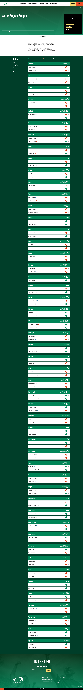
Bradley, (29, 406)
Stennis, (29, 338)
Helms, (29, 441)
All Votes (16, 64)
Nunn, (29, 172)
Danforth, (29, 347)
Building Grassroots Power (32, 3)
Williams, (29, 409)
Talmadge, (30, 176)
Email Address (34, 669)
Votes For (16, 65)
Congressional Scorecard (43, 3)
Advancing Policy (23, 3)
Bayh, (29, 220)
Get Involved (73, 3)
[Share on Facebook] (80, 7)
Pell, (28, 516)
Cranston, (29, 113)
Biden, (29, 149)
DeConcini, (30, 89)
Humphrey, (30, 397)
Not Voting (16, 68)
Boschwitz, (30, 323)
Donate (79, 3)
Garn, (29, 572)
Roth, (29, 152)
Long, (29, 270)
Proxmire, (29, 634)
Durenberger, (30, 326)
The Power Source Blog (61, 677)
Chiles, (29, 160)
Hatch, (29, 575)
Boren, (29, 480)
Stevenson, (30, 211)
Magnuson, (30, 610)
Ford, (29, 255)
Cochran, (29, 335)
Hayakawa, (30, 116)
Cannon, (29, 382)
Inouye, (29, 184)
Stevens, (29, 81)
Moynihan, (30, 433)
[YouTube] (43, 688)
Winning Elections (53, 3)
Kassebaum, (30, 247)
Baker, (29, 548)
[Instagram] (40, 688)
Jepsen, (29, 235)
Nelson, (29, 631)
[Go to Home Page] (4, 3)
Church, (29, 196)
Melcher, (29, 362)
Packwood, (30, 492)
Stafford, (29, 587)
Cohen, (29, 279)
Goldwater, (30, 93)
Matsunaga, (30, 187)
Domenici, (29, 418)
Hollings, (29, 524)
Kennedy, (29, 299)
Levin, (29, 311)
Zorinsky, (29, 374)
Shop (58, 682)
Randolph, (30, 622)
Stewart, (29, 69)
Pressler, (29, 539)
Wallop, (29, 646)
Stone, (29, 164)
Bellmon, (29, 477)
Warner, (29, 599)
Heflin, (29, 66)
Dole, (29, 243)
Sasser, (29, 551)
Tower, (29, 563)
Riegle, (29, 314)
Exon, (29, 370)
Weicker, (29, 140)
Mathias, (29, 287)
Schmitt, (29, 421)
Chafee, (29, 512)
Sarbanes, (29, 291)
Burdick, (29, 453)
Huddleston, (30, 258)
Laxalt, (29, 385)
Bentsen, (29, 560)
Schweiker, (30, 504)
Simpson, (29, 643)
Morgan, (29, 445)
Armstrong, (30, 125)
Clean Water (43, 36)
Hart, (29, 128)
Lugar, (29, 223)
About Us (58, 680)
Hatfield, (29, 489)
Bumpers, (29, 101)
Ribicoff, (29, 137)
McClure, (29, 199)
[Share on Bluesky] (79, 7)
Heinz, (29, 501)
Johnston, (29, 267)
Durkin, (29, 394)
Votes (11, 7)
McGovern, (30, 536)
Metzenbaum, (30, 468)
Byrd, (29, 595)
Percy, (29, 208)
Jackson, (29, 607)
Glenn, (29, 465)
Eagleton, (29, 350)
